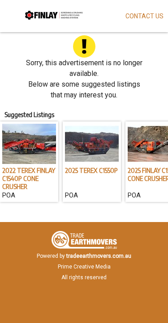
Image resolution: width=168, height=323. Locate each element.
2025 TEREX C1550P (91, 170)
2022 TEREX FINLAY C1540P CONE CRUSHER (28, 178)
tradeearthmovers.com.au (98, 256)
